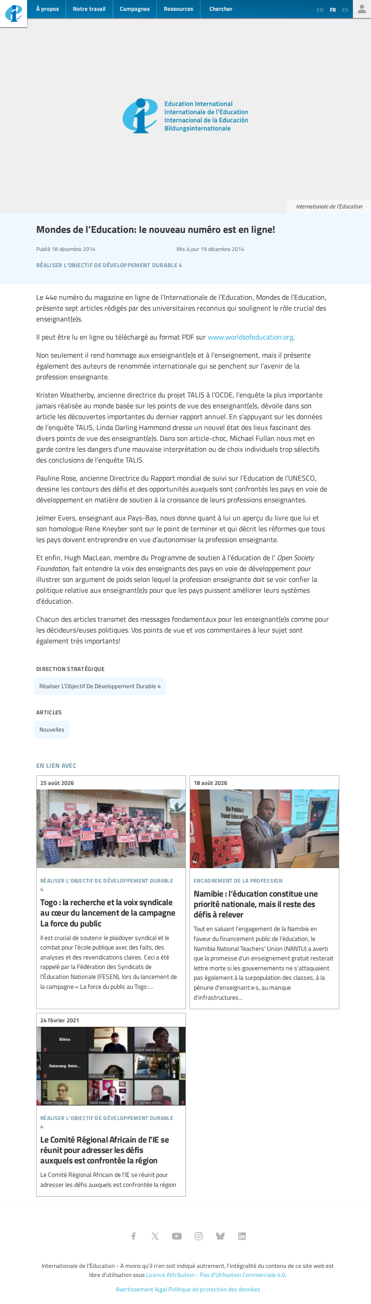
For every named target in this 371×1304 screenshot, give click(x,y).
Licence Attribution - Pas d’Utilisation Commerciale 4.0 (215, 1275)
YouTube (176, 1236)
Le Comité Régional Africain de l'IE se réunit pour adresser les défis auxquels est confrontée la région (111, 1103)
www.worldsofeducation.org (250, 337)
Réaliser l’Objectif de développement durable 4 (100, 686)
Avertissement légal (141, 1289)
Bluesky (220, 1236)
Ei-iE (13, 14)
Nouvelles (51, 729)
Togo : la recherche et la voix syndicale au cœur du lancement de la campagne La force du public (111, 886)
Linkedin (242, 1236)
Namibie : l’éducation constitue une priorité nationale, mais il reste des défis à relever (264, 891)
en (320, 9)
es (345, 9)
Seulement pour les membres (362, 9)
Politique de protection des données (214, 1289)
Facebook (133, 1236)
